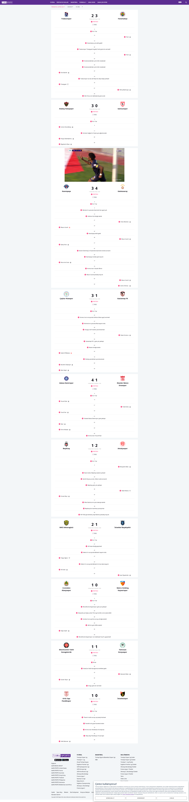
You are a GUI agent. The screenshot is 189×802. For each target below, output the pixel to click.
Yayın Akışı (59, 792)
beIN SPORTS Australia (57, 773)
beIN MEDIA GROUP (57, 766)
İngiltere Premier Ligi (83, 764)
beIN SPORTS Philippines (58, 780)
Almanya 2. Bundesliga (83, 786)
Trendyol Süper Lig (82, 757)
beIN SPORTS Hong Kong (58, 775)
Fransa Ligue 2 (81, 788)
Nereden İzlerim (55, 794)
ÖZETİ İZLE (95, 21)
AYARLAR (172, 798)
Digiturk (53, 763)
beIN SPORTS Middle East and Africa (61, 785)
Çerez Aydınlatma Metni (128, 794)
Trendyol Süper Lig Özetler (128, 760)
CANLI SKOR (91, 2)
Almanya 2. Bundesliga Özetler (129, 771)
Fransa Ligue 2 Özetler (127, 774)
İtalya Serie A (80, 781)
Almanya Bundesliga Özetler (128, 767)
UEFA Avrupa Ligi (81, 769)
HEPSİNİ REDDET (141, 798)
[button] (7, 2)
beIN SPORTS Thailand (57, 777)
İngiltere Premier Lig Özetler (129, 764)
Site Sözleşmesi (74, 792)
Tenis (122, 776)
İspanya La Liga (81, 778)
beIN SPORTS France (57, 770)
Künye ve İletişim (85, 792)
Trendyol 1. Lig (81, 760)
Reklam (66, 792)
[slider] (94, 177)
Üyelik (53, 792)
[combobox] (58, 7)
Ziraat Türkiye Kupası (83, 762)
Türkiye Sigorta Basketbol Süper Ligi (105, 757)
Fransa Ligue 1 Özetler (127, 769)
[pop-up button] (119, 179)
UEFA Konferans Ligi (82, 771)
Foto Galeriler (124, 781)
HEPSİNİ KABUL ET (110, 798)
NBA (96, 760)
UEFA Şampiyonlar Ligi (83, 767)
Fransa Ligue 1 (81, 776)
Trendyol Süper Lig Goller (128, 757)
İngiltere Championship (83, 783)
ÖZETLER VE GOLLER (62, 2)
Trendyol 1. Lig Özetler (127, 762)
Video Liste (124, 778)
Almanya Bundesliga (82, 774)
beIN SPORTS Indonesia (58, 782)
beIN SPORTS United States (59, 768)
